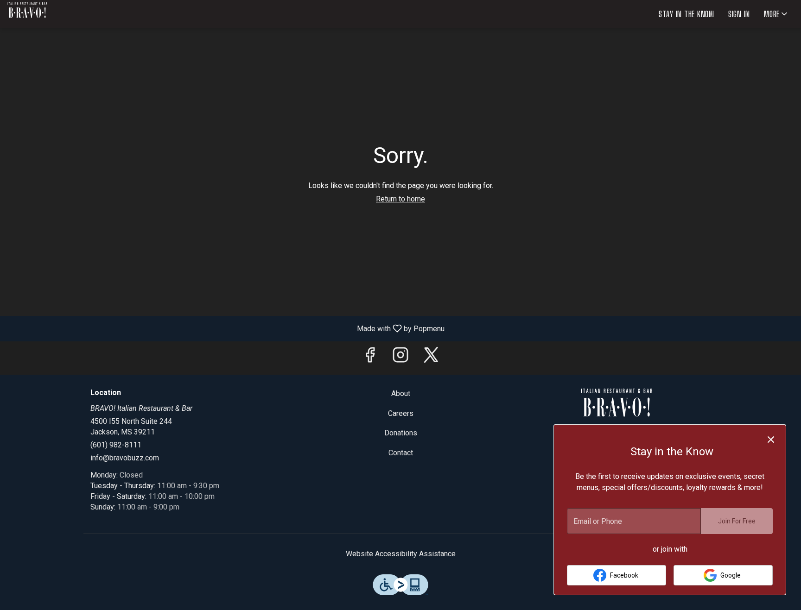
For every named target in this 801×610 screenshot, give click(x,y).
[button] (776, 14)
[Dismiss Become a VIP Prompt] (771, 439)
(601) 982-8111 (115, 444)
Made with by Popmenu (226, 328)
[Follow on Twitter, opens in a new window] (431, 358)
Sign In (739, 14)
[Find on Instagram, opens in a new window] (400, 358)
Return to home (400, 199)
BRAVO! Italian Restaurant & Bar (616, 409)
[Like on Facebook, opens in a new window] (370, 358)
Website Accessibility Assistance (401, 553)
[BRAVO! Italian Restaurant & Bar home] (49, 13)
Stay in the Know (686, 14)
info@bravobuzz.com (124, 457)
